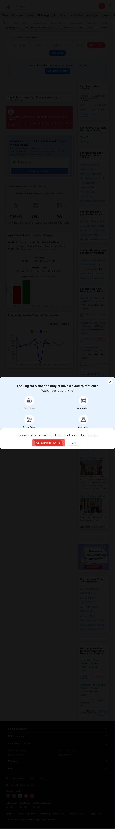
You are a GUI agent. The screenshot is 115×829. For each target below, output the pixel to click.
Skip (74, 443)
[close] (110, 381)
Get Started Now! (46, 442)
